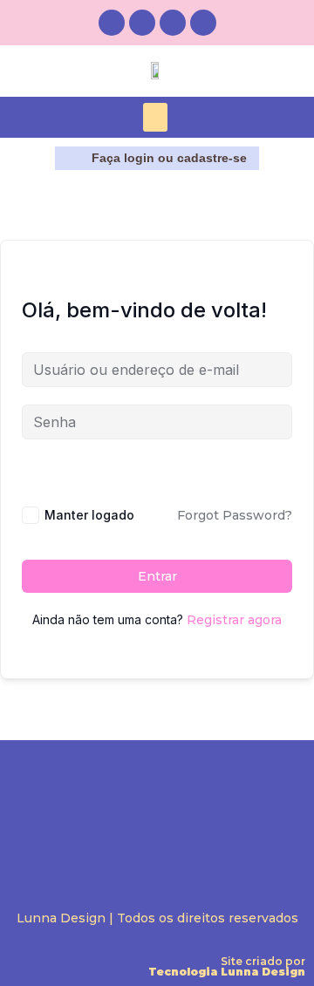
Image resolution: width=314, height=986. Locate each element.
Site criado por (226, 966)
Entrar (157, 576)
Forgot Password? (234, 515)
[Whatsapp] (173, 23)
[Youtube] (203, 23)
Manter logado (89, 514)
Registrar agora (234, 620)
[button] (155, 117)
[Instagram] (112, 23)
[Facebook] (142, 23)
